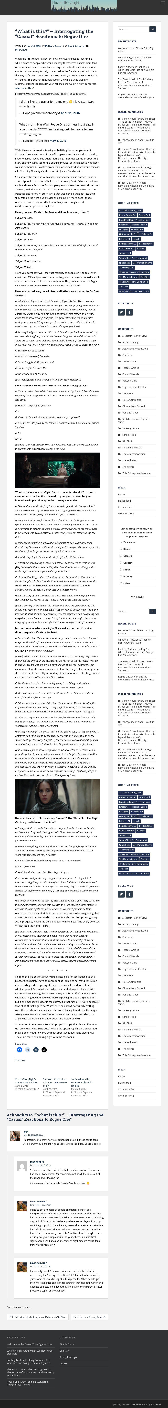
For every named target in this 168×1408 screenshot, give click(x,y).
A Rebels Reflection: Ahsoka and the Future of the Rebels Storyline (136, 185)
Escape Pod (144, 215)
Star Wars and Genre (142, 262)
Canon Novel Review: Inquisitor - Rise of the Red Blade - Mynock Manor (136, 121)
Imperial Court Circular (134, 387)
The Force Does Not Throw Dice (134, 272)
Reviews (141, 248)
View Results (137, 596)
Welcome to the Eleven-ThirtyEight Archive (136, 50)
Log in (121, 494)
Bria (25, 1132)
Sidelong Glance (130, 428)
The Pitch (145, 277)
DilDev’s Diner (129, 361)
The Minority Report (128, 277)
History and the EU (127, 234)
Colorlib (135, 1404)
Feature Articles (130, 367)
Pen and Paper (130, 412)
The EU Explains (126, 267)
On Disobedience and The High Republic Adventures (132, 158)
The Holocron (129, 460)
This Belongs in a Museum (136, 473)
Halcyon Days (129, 380)
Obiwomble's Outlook (133, 406)
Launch (136, 239)
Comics (127, 555)
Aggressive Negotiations (135, 348)
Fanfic (126, 569)
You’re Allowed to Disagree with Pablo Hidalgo (81, 1082)
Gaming (128, 576)
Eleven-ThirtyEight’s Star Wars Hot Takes (26, 1081)
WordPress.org (126, 513)
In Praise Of (124, 239)
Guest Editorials (130, 374)
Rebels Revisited (126, 248)
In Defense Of (145, 234)
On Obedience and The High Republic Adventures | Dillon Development (135, 170)
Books (127, 548)
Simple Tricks (129, 434)
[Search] (152, 29)
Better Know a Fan (127, 215)
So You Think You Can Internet (133, 258)
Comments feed (126, 507)
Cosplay (128, 562)
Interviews (21, 49)
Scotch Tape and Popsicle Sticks (134, 420)
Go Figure (123, 229)
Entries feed (124, 500)
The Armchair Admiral (133, 453)
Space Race (124, 262)
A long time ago (130, 342)
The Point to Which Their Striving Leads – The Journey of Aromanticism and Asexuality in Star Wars (135, 84)
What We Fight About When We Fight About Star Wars (135, 59)
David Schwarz (76, 45)
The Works (128, 466)
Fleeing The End (139, 224)
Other (126, 583)
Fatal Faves (124, 224)
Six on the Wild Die (132, 447)
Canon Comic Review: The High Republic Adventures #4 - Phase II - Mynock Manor (136, 152)
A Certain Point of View (134, 335)
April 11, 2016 (70, 113)
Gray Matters (137, 229)
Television (129, 542)
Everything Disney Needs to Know (134, 220)
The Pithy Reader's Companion (133, 281)
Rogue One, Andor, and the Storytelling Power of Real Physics (136, 96)
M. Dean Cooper (54, 45)
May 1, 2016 (58, 141)
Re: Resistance (145, 243)
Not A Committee (131, 399)
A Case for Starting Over (130, 210)
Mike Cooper (37, 1162)
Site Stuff (127, 441)
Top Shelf (123, 286)
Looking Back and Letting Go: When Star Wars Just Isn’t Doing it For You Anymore (136, 69)
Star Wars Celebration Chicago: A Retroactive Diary (55, 1082)
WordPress (156, 1404)
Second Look (125, 253)
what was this (24, 88)
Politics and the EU (127, 243)
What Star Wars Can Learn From (134, 291)
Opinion (64, 1363)
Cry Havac (127, 355)
